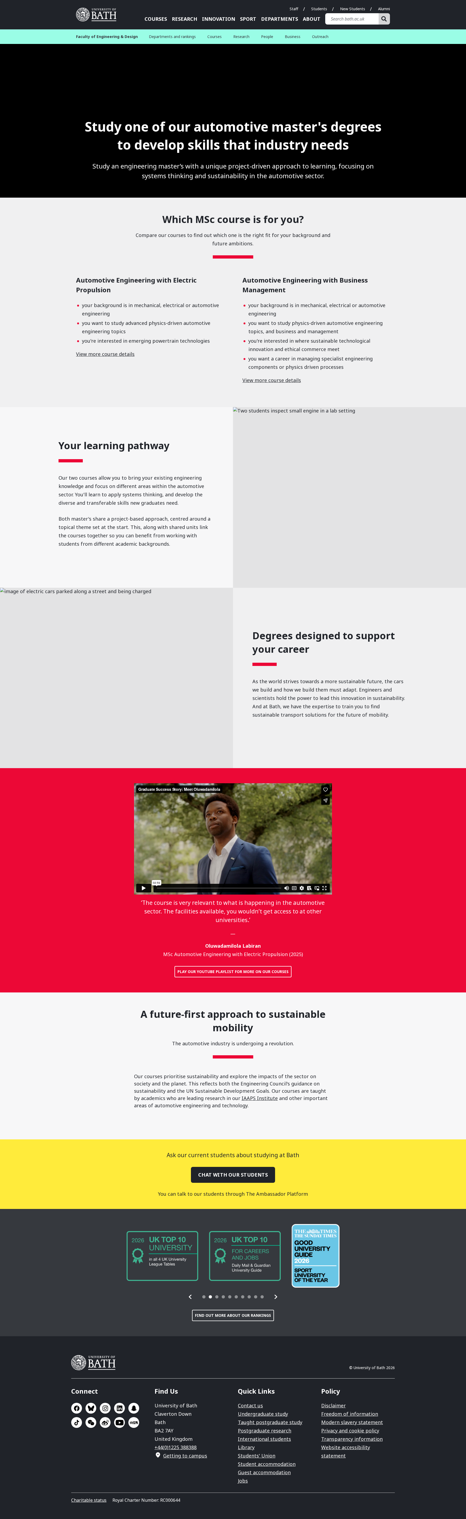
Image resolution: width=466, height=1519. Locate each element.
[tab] (203, 1296)
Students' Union (256, 1455)
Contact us (250, 1405)
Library (246, 1447)
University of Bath (98, 14)
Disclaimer (333, 1405)
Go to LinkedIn (119, 1408)
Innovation (218, 19)
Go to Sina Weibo (105, 1422)
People (267, 36)
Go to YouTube (119, 1422)
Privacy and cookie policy (350, 1430)
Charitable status (89, 1500)
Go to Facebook (76, 1408)
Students (319, 8)
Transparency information (352, 1439)
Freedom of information (349, 1414)
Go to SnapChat (133, 1408)
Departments (279, 19)
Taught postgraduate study (270, 1422)
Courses (156, 19)
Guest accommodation (264, 1472)
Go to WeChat (90, 1422)
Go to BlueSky (90, 1408)
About (311, 19)
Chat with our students (233, 1174)
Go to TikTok (76, 1422)
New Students (352, 8)
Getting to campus (185, 1455)
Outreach (320, 36)
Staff (294, 8)
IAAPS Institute (260, 1098)
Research (184, 19)
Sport (248, 19)
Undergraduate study (263, 1414)
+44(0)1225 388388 (176, 1447)
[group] (162, 1256)
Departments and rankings (172, 36)
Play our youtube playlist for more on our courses (233, 971)
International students (264, 1439)
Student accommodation (267, 1464)
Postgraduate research (264, 1430)
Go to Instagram (105, 1408)
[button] (190, 1296)
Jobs (243, 1480)
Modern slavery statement (352, 1422)
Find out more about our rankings (233, 1315)
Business (292, 36)
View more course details (105, 354)
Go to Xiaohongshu (133, 1422)
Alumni (384, 8)
